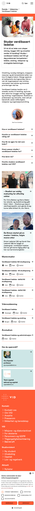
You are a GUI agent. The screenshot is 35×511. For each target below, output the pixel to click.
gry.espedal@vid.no (10, 365)
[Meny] (32, 3)
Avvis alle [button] (26, 503)
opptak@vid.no (8, 384)
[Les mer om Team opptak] (17, 378)
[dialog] (17, 491)
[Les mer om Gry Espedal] (17, 359)
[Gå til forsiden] (6, 3)
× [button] (33, 473)
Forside (4, 9)
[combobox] (30, 473)
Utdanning (14, 9)
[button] (17, 508)
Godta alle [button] (9, 503)
